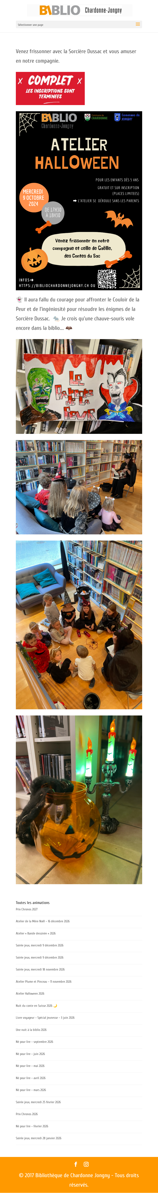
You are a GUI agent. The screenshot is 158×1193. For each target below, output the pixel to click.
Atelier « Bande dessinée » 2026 (36, 933)
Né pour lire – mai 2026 (30, 1066)
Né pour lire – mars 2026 (31, 1090)
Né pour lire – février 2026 (32, 1126)
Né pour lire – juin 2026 (30, 1054)
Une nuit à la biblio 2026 (31, 1030)
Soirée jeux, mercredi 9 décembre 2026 (39, 945)
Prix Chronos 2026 (27, 1114)
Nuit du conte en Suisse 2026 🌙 (36, 1006)
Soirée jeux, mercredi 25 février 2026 (38, 1102)
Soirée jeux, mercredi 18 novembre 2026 (40, 969)
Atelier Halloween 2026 (30, 993)
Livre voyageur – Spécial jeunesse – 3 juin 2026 (45, 1018)
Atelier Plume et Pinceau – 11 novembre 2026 (43, 981)
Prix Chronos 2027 (27, 909)
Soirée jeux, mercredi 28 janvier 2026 (38, 1138)
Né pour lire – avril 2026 (30, 1078)
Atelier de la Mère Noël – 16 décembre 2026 (43, 921)
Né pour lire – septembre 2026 (34, 1042)
